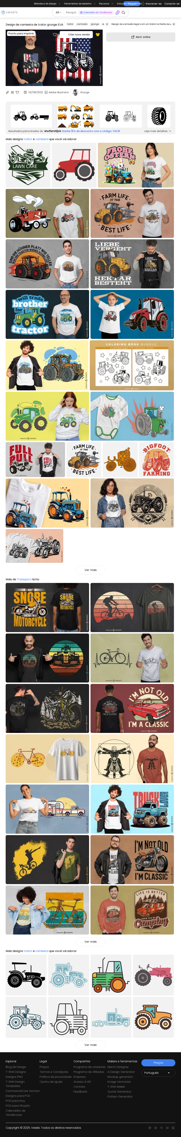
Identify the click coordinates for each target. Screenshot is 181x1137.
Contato (79, 1087)
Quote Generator (119, 1092)
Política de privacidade (56, 1077)
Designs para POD (18, 1096)
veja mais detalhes (156, 131)
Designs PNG (14, 1077)
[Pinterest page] (161, 1127)
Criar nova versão (79, 34)
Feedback (80, 1092)
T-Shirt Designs (16, 1072)
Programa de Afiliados (89, 1072)
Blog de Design (16, 1067)
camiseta (82, 24)
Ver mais (90, 570)
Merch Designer (118, 1067)
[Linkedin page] (173, 1127)
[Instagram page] (150, 1127)
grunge (95, 24)
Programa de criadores (90, 1067)
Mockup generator (120, 1077)
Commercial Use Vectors (23, 1091)
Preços (44, 1067)
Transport (24, 579)
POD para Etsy (15, 1101)
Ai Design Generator (121, 1072)
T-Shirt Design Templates (15, 1084)
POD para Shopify (18, 1106)
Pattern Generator (120, 1097)
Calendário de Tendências (15, 1113)
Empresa (80, 1077)
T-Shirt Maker (116, 1087)
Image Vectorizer (119, 1082)
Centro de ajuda (51, 1082)
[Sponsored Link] (31, 116)
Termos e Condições (54, 1072)
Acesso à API (82, 1082)
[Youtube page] (167, 1127)
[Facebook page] (155, 1127)
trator (70, 24)
